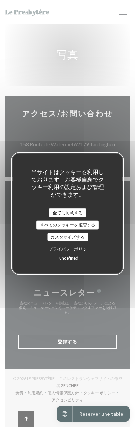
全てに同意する (68, 212)
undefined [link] (68, 258)
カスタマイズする (67, 236)
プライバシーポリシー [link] (69, 249)
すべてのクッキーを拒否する (67, 224)
